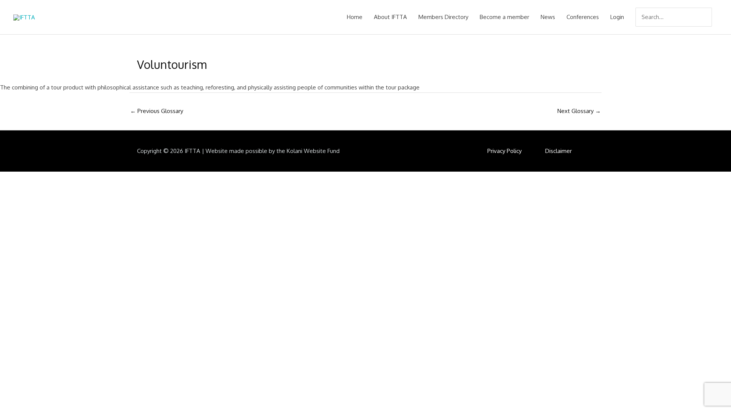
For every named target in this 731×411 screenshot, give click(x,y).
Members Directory (443, 17)
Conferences (583, 17)
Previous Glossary (156, 111)
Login (617, 17)
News (548, 17)
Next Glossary (579, 111)
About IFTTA (390, 17)
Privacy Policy (504, 151)
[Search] (707, 17)
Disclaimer (558, 151)
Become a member (504, 17)
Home (354, 17)
